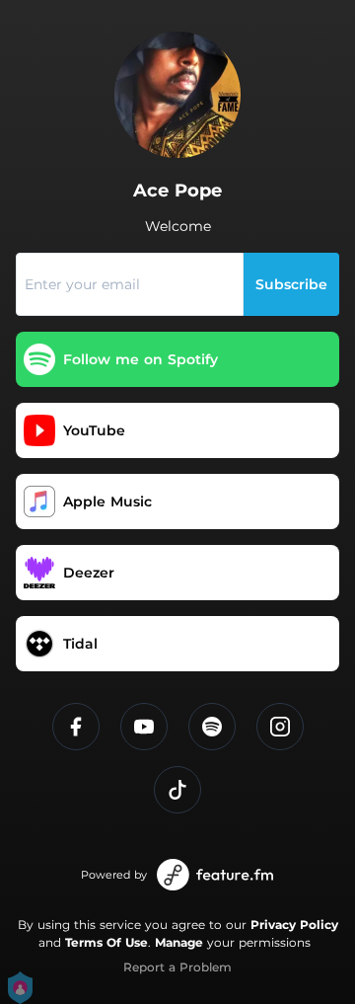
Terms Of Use (106, 942)
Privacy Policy (294, 924)
